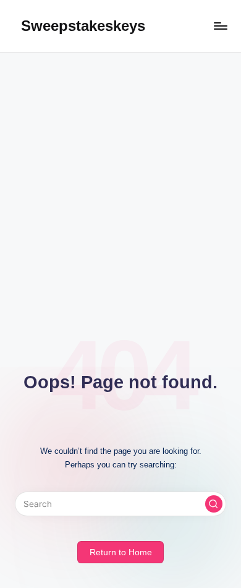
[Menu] (220, 25)
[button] (213, 504)
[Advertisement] (120, 179)
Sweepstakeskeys (83, 25)
